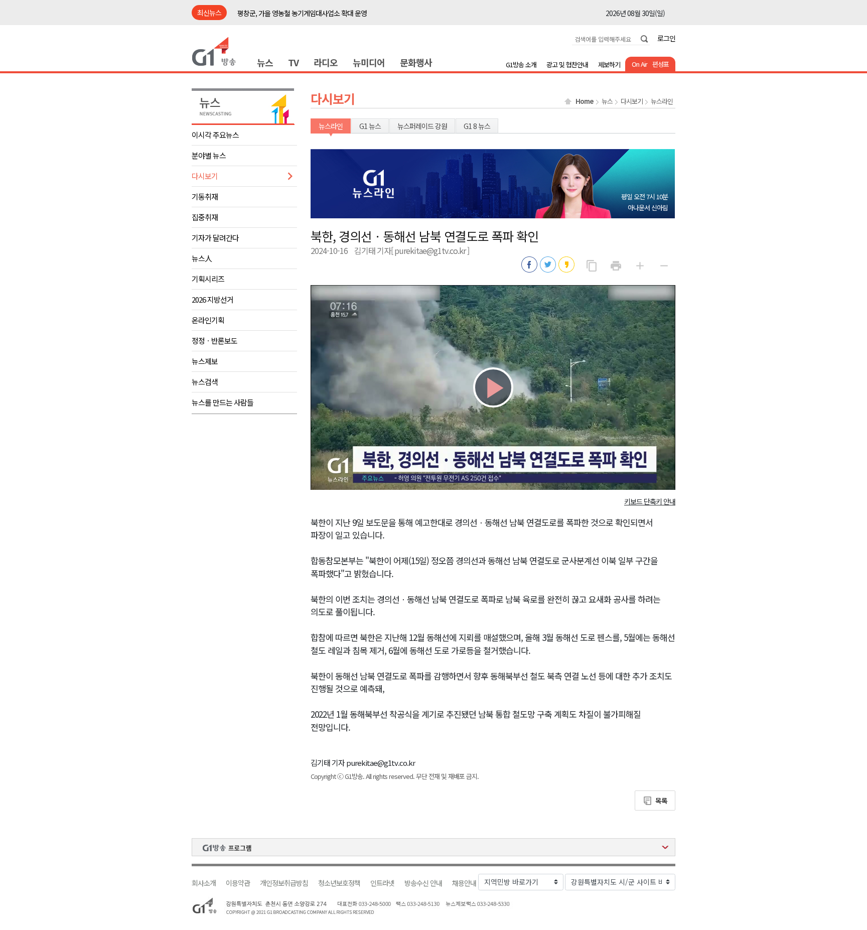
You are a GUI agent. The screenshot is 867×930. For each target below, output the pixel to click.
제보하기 (609, 64)
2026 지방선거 (212, 299)
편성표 (660, 64)
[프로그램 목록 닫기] (433, 847)
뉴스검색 (205, 381)
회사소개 (204, 883)
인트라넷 (382, 883)
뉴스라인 (662, 101)
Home (584, 101)
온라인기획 (208, 320)
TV (293, 62)
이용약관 (238, 883)
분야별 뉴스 (209, 155)
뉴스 (265, 62)
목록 (661, 800)
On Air (639, 64)
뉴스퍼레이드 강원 (422, 126)
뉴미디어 (369, 62)
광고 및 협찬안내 (567, 64)
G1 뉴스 (370, 126)
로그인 (666, 38)
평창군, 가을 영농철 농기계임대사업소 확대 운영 (302, 13)
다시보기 (205, 176)
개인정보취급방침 (284, 883)
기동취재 (205, 196)
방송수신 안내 (423, 883)
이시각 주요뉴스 (215, 134)
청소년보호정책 (339, 883)
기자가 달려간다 (215, 237)
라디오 (326, 62)
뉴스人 (202, 258)
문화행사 (416, 62)
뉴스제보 (205, 361)
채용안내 (464, 883)
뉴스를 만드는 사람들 (222, 402)
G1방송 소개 (521, 64)
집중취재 (205, 217)
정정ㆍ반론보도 (214, 340)
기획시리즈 (208, 279)
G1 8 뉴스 (477, 126)
